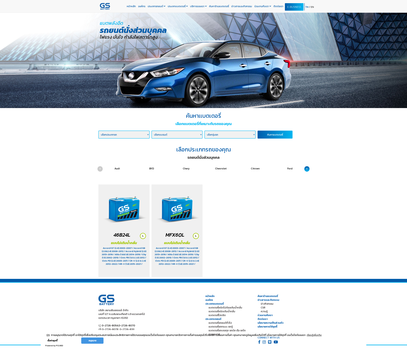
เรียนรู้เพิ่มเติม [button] (314, 335)
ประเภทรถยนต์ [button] (156, 6)
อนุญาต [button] (92, 340)
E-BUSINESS (294, 7)
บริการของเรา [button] (197, 6)
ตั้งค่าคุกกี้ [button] (52, 340)
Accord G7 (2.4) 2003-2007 (117, 248)
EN (48, 335)
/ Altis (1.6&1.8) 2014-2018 (127, 254)
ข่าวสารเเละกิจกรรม (241, 6)
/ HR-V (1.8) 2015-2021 (129, 264)
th (307, 7)
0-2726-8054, (110, 325)
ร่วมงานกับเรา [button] (261, 6)
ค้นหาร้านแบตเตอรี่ (219, 6)
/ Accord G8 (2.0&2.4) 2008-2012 (123, 249)
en (312, 7)
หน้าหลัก (131, 6)
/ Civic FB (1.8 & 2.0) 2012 (132, 257)
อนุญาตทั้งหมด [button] (70, 340)
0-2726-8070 (126, 325)
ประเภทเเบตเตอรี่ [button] (177, 6)
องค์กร (141, 6)
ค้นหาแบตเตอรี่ (275, 134)
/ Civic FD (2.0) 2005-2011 (124, 259)
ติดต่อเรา (278, 6)
